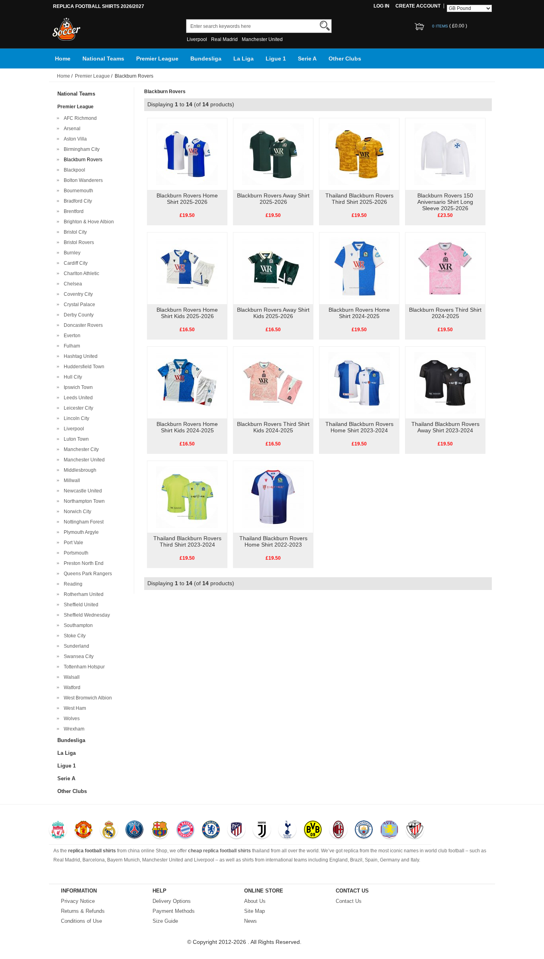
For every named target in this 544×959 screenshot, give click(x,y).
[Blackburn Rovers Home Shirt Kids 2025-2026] (187, 268)
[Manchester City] (364, 830)
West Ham (73, 708)
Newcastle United (81, 491)
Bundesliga (205, 58)
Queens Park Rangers (86, 573)
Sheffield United (79, 604)
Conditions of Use (81, 921)
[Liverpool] (58, 830)
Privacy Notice (78, 901)
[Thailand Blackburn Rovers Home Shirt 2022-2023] (273, 496)
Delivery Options (172, 901)
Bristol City (74, 232)
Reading (71, 584)
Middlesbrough (78, 470)
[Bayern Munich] (185, 830)
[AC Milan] (338, 830)
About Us (255, 901)
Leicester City (77, 408)
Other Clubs (345, 58)
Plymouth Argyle (80, 532)
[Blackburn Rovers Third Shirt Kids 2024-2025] (273, 382)
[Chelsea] (211, 830)
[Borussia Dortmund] (313, 830)
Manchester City (80, 449)
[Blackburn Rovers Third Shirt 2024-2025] (445, 268)
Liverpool (197, 39)
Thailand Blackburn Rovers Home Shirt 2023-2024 (359, 427)
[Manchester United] (83, 830)
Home (62, 58)
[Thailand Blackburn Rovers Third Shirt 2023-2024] (187, 496)
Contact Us (349, 901)
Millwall (70, 480)
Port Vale (72, 542)
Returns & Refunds (83, 911)
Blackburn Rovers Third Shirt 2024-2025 (445, 313)
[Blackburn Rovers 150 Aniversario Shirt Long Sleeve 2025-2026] (445, 153)
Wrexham (72, 729)
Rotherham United (82, 594)
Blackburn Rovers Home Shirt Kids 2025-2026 (187, 313)
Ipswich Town (77, 387)
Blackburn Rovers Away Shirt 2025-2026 (273, 198)
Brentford (72, 211)
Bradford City (76, 201)
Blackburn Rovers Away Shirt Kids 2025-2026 (273, 313)
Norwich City (76, 511)
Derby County (77, 315)
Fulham (70, 346)
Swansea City (77, 656)
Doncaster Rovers (82, 325)
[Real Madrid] (109, 830)
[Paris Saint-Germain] (134, 830)
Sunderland (75, 646)
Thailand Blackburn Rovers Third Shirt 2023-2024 (187, 541)
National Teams (103, 58)
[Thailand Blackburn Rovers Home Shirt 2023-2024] (359, 382)
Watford (70, 687)
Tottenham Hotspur (83, 667)
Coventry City (77, 294)
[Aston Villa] (389, 830)
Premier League (157, 58)
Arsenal (70, 128)
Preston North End (82, 563)
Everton (70, 335)
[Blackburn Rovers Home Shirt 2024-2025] (359, 268)
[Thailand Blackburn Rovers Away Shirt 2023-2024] (445, 382)
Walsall (70, 677)
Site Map (254, 911)
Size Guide (165, 921)
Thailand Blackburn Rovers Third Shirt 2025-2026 (359, 198)
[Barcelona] (160, 830)
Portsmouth (74, 553)
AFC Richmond (79, 118)
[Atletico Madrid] (236, 830)
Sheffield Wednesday (85, 615)
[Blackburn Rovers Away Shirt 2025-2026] (273, 153)
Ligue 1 (276, 58)
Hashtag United (79, 356)
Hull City (71, 377)
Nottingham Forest (82, 522)
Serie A (307, 58)
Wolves (70, 718)
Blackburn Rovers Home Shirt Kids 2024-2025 (187, 427)
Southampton (77, 625)
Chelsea (71, 284)
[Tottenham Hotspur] (287, 830)
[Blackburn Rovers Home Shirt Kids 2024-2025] (187, 382)
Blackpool (73, 170)
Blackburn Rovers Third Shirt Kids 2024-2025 (273, 427)
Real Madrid (224, 39)
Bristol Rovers (77, 242)
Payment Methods (174, 911)
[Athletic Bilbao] (415, 830)
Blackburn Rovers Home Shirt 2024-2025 (359, 313)
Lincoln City (75, 418)
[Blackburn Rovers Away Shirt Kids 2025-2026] (273, 268)
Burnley (70, 253)
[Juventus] (262, 830)
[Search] (325, 26)
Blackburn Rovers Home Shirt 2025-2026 (187, 198)
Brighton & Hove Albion (87, 222)
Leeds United (77, 397)
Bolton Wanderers (82, 180)
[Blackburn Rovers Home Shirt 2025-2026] (187, 153)
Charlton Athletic (80, 273)
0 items (440, 26)
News (250, 921)
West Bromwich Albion (86, 698)
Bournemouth (77, 190)
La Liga (243, 58)
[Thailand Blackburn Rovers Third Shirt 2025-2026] (359, 153)
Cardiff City (74, 263)
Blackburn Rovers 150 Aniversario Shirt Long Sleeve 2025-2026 (445, 201)
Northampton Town (83, 501)
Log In (381, 6)
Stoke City (73, 636)
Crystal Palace (78, 304)
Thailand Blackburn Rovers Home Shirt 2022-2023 (273, 541)
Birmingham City (80, 149)
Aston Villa (74, 139)
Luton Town (75, 439)
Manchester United (262, 39)
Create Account (417, 6)
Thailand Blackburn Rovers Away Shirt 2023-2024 (445, 427)
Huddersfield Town (82, 366)
